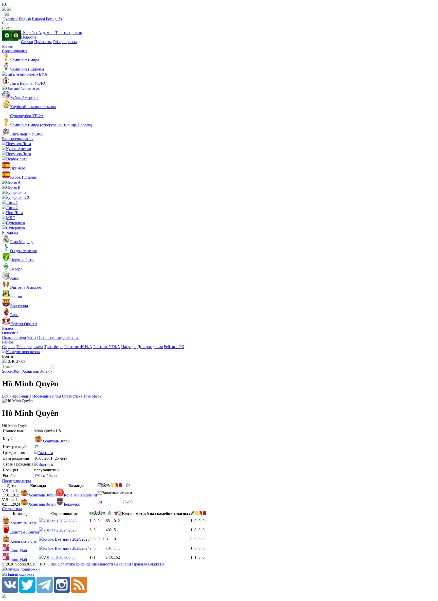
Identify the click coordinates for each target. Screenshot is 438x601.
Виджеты (156, 564)
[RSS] (79, 591)
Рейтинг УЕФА (106, 347)
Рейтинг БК (174, 347)
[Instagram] (62, 591)
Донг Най (18, 550)
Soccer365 (10, 371)
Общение (10, 333)
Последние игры (46, 396)
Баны (31, 337)
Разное (8, 342)
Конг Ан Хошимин (80, 495)
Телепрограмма (29, 347)
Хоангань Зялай (36, 371)
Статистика (72, 396)
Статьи (27, 42)
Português (54, 19)
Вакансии (122, 564)
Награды (128, 347)
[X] (27, 591)
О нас (52, 564)
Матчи (7, 46)
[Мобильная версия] (9, 9)
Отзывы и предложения (58, 337)
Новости (28, 37)
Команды (10, 232)
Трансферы (53, 347)
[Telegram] (44, 591)
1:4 (99, 502)
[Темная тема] (4, 9)
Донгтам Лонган (24, 532)
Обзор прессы (65, 42)
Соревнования (14, 51)
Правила (139, 564)
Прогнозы (43, 42)
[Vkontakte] (10, 591)
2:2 (99, 493)
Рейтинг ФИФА (78, 347)
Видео (7, 328)
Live (5, 28)
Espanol (38, 19)
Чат (5, 23)
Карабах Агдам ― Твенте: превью (51, 32)
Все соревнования (17, 138)
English (25, 19)
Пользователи (14, 337)
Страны (8, 347)
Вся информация (16, 396)
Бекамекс (72, 504)
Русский (10, 19)
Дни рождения (150, 347)
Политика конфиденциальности (85, 564)
